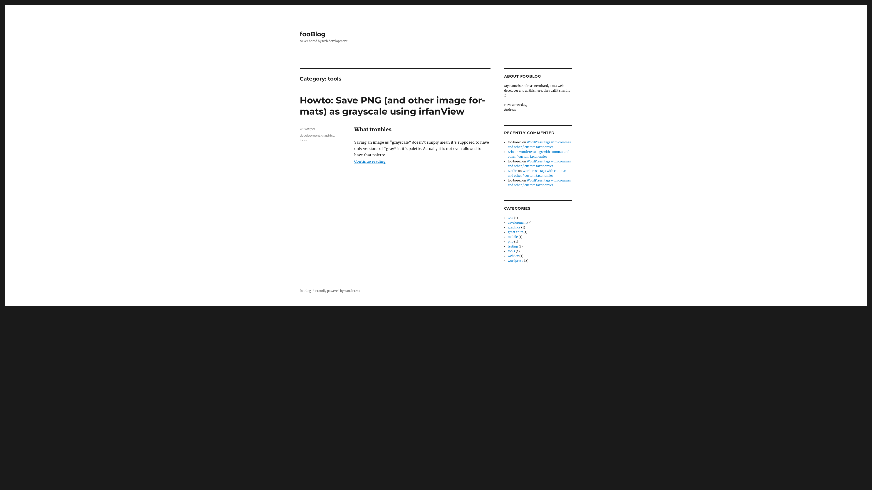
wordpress (515, 261)
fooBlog (313, 34)
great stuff (515, 232)
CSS (510, 218)
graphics (327, 135)
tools (303, 140)
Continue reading (370, 161)
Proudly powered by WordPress (337, 291)
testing (513, 246)
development (310, 135)
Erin (511, 152)
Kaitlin (512, 171)
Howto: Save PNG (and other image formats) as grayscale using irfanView (392, 106)
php (510, 242)
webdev (513, 256)
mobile (513, 237)
